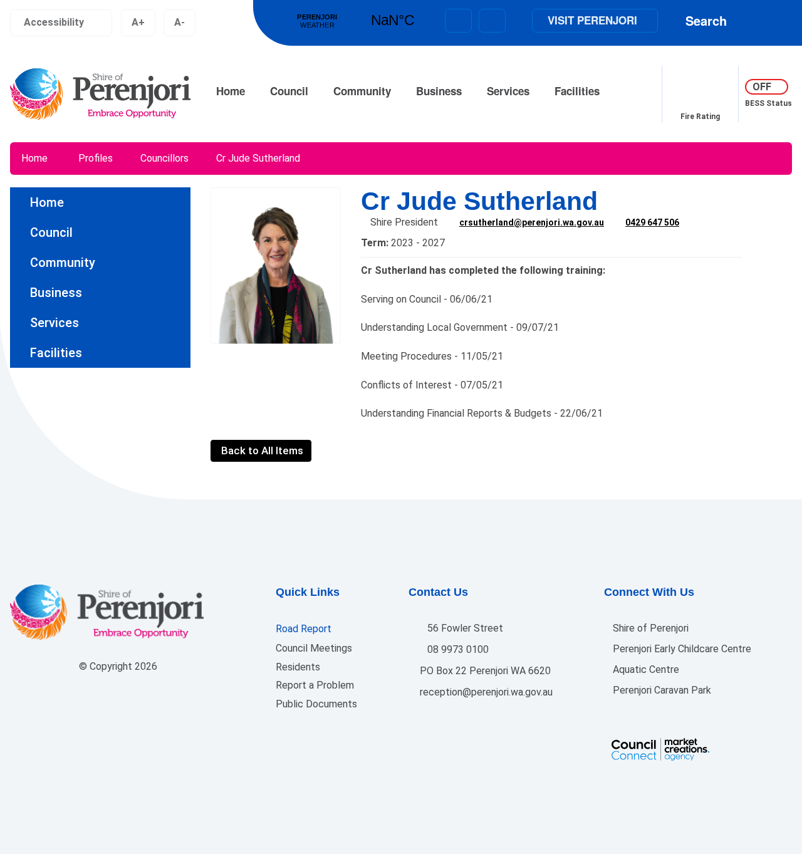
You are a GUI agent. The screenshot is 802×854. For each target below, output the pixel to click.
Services (508, 90)
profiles (95, 158)
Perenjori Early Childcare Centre (680, 649)
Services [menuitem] (54, 322)
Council (289, 90)
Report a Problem (315, 685)
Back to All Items (261, 450)
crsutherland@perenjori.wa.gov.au (531, 222)
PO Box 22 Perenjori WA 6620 (484, 671)
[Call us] (492, 21)
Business (439, 90)
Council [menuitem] (51, 232)
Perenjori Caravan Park (660, 690)
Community (362, 90)
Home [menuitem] (47, 202)
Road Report (303, 629)
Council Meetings (314, 648)
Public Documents (316, 704)
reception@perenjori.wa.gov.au (485, 692)
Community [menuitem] (62, 262)
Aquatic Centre (644, 669)
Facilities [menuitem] (56, 352)
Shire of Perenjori (649, 628)
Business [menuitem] (56, 292)
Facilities (577, 90)
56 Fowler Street (464, 628)
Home (230, 90)
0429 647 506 (652, 222)
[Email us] (458, 21)
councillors (164, 158)
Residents (298, 667)
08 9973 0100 (457, 649)
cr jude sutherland (258, 158)
